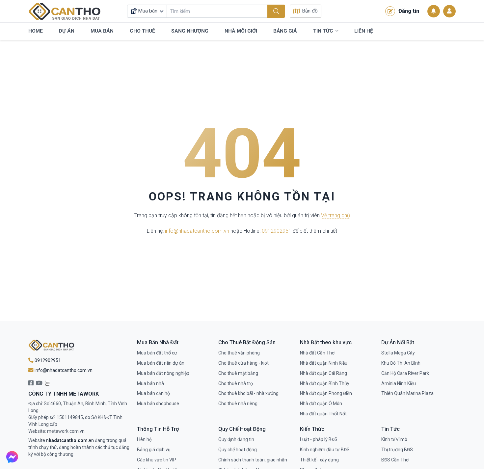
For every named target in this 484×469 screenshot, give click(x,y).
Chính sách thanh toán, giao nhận (252, 459)
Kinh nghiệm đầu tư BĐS (325, 449)
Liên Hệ (363, 31)
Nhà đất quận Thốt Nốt (323, 413)
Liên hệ (144, 439)
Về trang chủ (335, 215)
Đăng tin (408, 11)
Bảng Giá (285, 31)
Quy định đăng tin (236, 439)
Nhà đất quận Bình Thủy (324, 383)
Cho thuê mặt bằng (238, 373)
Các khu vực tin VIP (156, 459)
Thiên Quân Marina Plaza (407, 393)
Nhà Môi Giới (241, 31)
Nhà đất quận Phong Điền (326, 393)
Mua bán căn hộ (153, 393)
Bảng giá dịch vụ (154, 449)
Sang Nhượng (189, 31)
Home (35, 31)
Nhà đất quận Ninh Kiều (323, 363)
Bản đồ (310, 11)
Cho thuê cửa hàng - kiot (243, 363)
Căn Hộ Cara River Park (405, 373)
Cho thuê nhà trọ (235, 383)
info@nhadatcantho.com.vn (197, 231)
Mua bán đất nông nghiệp (163, 373)
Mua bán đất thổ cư (157, 352)
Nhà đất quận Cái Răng (323, 373)
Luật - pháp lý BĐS (318, 439)
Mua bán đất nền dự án (160, 363)
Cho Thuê (142, 31)
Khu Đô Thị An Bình (400, 363)
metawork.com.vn (66, 431)
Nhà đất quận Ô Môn (321, 403)
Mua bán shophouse (158, 403)
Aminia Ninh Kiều (398, 383)
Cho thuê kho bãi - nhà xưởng (248, 393)
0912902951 (276, 231)
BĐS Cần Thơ (395, 459)
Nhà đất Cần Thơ (317, 352)
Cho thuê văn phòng (239, 352)
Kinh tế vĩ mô (394, 439)
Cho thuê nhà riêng (237, 403)
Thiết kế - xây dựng (319, 459)
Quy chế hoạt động (237, 449)
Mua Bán (102, 31)
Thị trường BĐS (397, 449)
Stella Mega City (398, 352)
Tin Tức (323, 31)
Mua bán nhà (150, 383)
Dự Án (66, 31)
